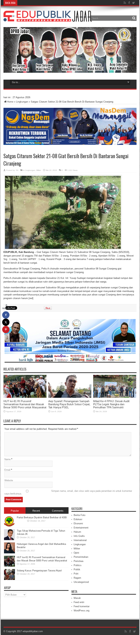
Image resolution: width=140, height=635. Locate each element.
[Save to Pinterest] (5, 329)
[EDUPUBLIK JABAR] (47, 19)
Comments (57, 510)
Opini (76, 552)
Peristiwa (78, 561)
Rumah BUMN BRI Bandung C (34, 2)
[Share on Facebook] (5, 315)
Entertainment (81, 527)
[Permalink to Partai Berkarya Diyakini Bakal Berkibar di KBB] (9, 526)
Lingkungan (22, 101)
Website (8, 480)
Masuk (77, 598)
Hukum (77, 531)
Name (7, 459)
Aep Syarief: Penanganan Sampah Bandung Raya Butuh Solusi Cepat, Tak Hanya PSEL (69, 404)
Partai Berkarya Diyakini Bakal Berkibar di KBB (42, 517)
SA (17, 170)
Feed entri (79, 602)
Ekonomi (78, 523)
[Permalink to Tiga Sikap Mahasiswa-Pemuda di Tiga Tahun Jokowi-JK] (9, 539)
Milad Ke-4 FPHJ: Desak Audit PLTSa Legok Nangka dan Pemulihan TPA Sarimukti (111, 404)
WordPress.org (81, 610)
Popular (15, 510)
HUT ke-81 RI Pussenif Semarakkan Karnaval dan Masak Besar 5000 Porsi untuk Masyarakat (24, 404)
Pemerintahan (81, 557)
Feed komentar (82, 606)
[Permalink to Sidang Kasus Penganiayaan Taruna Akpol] (9, 579)
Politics (77, 565)
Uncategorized (81, 582)
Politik (77, 569)
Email (7, 469)
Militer (38, 170)
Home (10, 101)
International (80, 540)
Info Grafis (79, 536)
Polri (76, 573)
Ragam (77, 577)
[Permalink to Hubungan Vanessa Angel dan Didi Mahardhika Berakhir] (9, 552)
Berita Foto (79, 515)
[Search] (134, 18)
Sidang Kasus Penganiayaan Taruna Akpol (39, 570)
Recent (36, 510)
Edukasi (78, 519)
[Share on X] (5, 322)
